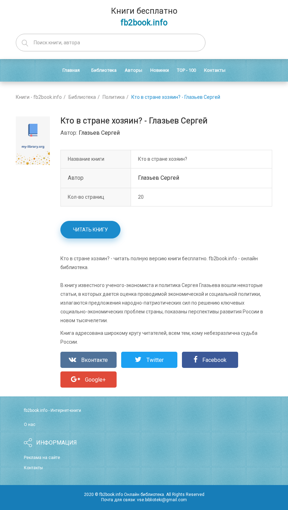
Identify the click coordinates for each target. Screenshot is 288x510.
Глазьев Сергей (99, 132)
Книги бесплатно (144, 17)
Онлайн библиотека (144, 494)
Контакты (33, 467)
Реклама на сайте (42, 457)
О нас (29, 424)
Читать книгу (90, 229)
